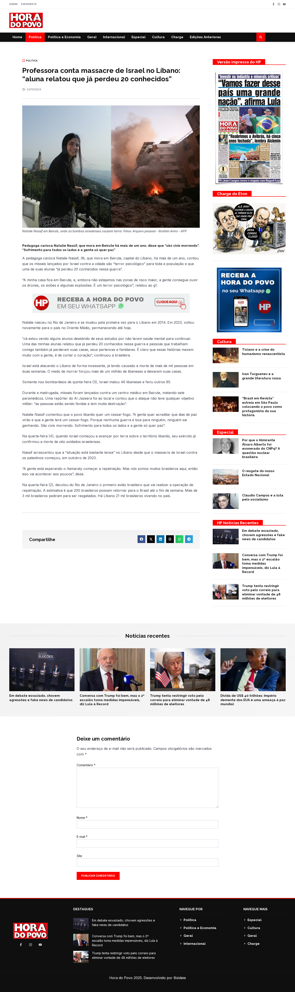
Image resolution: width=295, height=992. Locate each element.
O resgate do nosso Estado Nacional (258, 473)
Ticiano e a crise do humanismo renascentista (263, 352)
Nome (82, 817)
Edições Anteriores (205, 37)
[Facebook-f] (273, 4)
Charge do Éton (232, 193)
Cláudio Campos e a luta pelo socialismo (262, 497)
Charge (177, 37)
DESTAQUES (83, 909)
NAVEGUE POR (191, 909)
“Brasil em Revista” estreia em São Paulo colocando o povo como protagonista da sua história (262, 406)
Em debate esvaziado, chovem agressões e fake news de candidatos (263, 535)
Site (79, 856)
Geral (92, 37)
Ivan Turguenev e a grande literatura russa (261, 376)
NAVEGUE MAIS (255, 909)
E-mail (82, 836)
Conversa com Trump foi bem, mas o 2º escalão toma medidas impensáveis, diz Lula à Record (262, 563)
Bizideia (180, 978)
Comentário (86, 765)
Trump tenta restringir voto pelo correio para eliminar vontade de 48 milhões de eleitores (261, 592)
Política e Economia (64, 37)
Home (17, 37)
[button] (260, 37)
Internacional (114, 37)
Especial (139, 37)
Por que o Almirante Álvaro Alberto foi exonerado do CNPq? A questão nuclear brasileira (261, 448)
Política (35, 37)
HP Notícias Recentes (238, 523)
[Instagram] (279, 4)
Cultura (158, 37)
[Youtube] (284, 4)
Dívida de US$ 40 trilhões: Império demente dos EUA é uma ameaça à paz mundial (252, 700)
